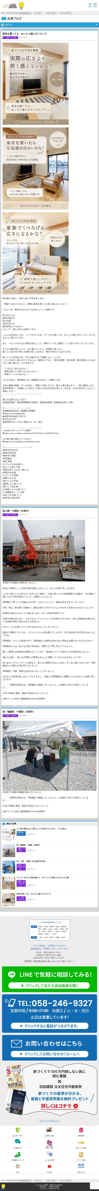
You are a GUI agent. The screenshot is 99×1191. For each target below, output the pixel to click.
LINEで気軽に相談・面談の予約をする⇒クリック (26, 693)
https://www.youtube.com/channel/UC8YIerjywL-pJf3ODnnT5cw (32, 433)
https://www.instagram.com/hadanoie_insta (22, 441)
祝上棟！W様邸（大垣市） (16, 511)
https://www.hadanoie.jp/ (15, 413)
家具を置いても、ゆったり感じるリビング (25, 33)
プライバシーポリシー (49, 1121)
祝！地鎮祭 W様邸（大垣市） (19, 711)
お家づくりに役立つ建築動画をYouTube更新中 (24, 699)
